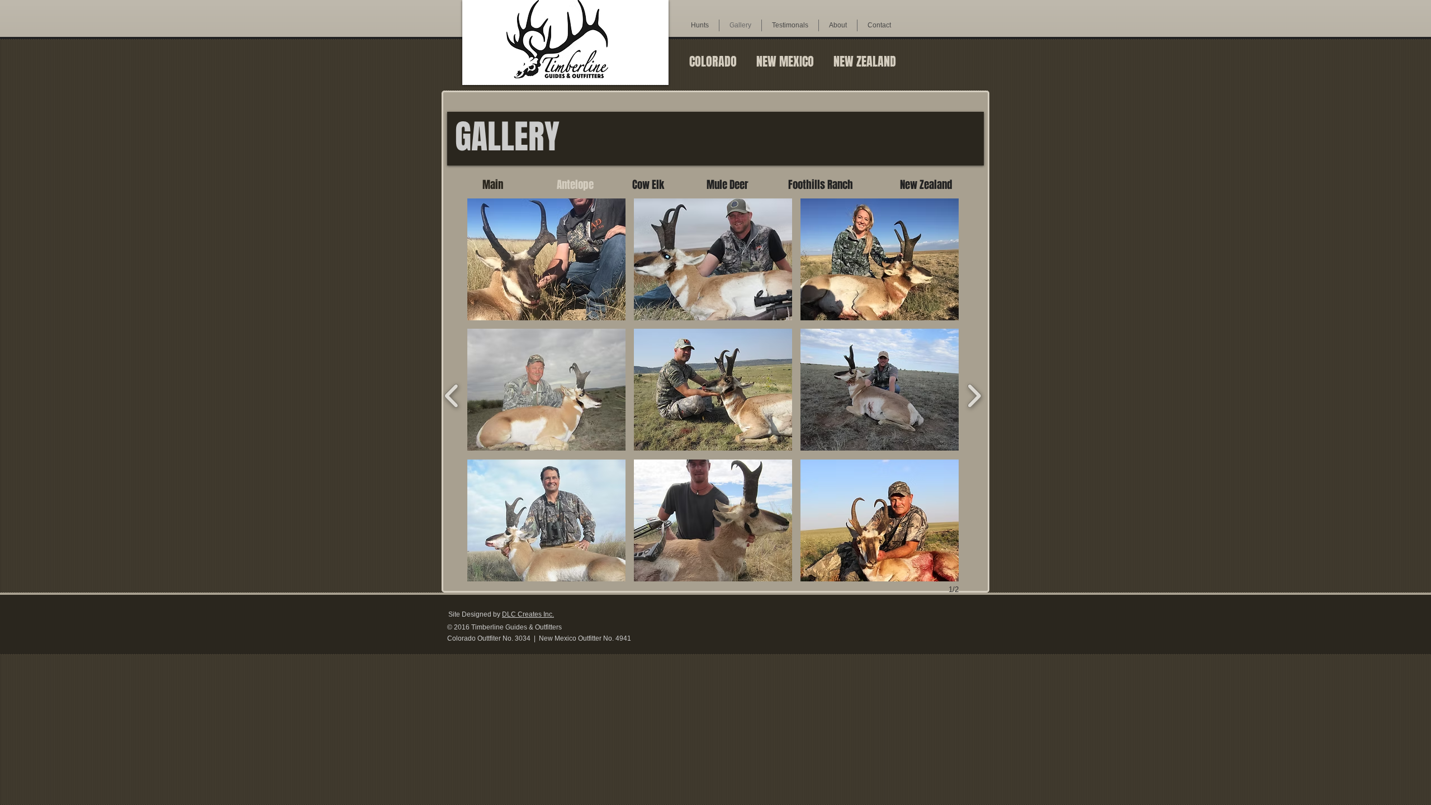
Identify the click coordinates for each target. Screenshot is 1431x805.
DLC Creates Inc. (528, 614)
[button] (546, 259)
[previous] (452, 394)
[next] (974, 394)
